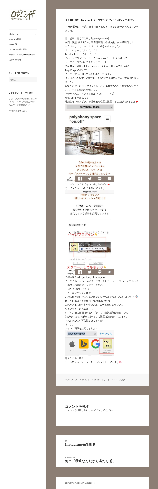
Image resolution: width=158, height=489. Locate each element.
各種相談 (13, 44)
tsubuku (85, 379)
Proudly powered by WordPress (80, 482)
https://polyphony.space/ (92, 277)
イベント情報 (15, 39)
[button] (23, 14)
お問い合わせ (15, 59)
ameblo (97, 379)
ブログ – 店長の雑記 (18, 49)
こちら (20, 110)
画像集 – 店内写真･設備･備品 (22, 54)
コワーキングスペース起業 (113, 379)
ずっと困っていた (83, 74)
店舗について (15, 34)
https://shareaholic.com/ (97, 300)
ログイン (95, 410)
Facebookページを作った (78, 54)
